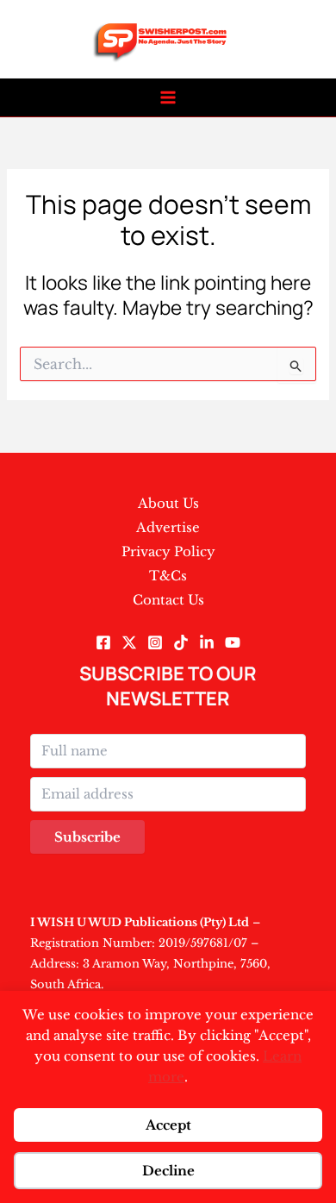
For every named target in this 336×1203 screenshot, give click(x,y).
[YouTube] (232, 642)
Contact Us (168, 600)
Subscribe (87, 837)
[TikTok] (181, 642)
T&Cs (168, 575)
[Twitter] (129, 642)
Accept (168, 1125)
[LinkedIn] (207, 642)
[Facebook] (103, 642)
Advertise (168, 527)
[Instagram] (155, 642)
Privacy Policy (168, 551)
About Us (168, 503)
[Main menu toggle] (168, 97)
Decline (168, 1170)
